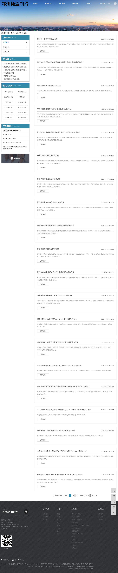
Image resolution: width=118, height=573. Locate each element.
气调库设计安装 (8, 112)
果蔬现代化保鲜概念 (10, 76)
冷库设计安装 (22, 102)
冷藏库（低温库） (76, 517)
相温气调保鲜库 (75, 528)
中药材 (59, 528)
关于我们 (35, 3)
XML (92, 569)
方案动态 (18, 33)
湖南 (53, 566)
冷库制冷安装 (9, 92)
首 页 (12, 33)
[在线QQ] (113, 490)
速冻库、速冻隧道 (76, 519)
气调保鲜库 (74, 522)
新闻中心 (101, 509)
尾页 (87, 495)
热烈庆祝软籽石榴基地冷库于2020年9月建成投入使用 (16, 64)
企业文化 (45, 517)
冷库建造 (63, 564)
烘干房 (73, 536)
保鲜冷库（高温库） (77, 514)
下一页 (82, 495)
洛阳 (42, 566)
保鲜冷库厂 (9, 102)
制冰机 (73, 539)
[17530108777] (113, 496)
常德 (56, 566)
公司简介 (45, 514)
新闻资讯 (75, 3)
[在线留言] (113, 507)
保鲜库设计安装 (8, 97)
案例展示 (74, 509)
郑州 (39, 566)
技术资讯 (6, 52)
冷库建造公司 (22, 107)
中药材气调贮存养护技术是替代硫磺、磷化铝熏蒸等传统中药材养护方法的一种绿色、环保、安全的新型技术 (16, 70)
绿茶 (58, 525)
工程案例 (62, 3)
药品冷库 (22, 97)
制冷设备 (74, 545)
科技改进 (48, 3)
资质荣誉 (45, 519)
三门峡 (45, 566)
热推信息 (71, 569)
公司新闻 (24, 33)
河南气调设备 (22, 117)
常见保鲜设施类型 (9, 73)
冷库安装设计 (22, 112)
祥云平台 (82, 566)
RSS (88, 569)
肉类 (58, 517)
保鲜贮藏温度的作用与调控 (12, 79)
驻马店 (50, 566)
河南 (36, 566)
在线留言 (89, 3)
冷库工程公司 (22, 92)
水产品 (59, 519)
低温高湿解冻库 (75, 531)
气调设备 (74, 548)
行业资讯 (6, 47)
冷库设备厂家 (9, 107)
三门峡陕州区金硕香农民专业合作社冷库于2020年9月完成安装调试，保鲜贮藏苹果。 (16, 67)
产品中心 (60, 509)
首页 (66, 495)
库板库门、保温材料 (77, 542)
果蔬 (58, 514)
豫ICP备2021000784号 (47, 564)
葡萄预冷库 (9, 117)
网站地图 (83, 569)
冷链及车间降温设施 (77, 534)
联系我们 (102, 3)
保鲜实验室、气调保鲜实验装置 (80, 525)
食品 (58, 522)
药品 (58, 534)
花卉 (58, 531)
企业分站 (77, 569)
